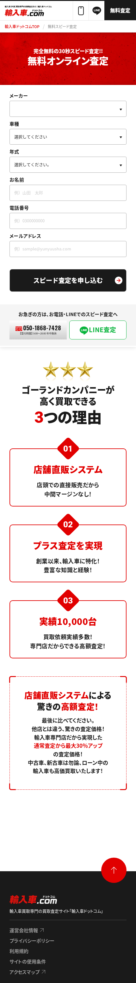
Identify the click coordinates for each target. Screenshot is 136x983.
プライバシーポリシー (31, 940)
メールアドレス (25, 235)
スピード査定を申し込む (68, 280)
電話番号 (19, 207)
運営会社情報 (23, 930)
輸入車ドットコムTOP (22, 26)
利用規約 (18, 951)
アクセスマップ (24, 971)
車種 (14, 123)
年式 (14, 151)
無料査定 (120, 10)
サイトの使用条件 (27, 961)
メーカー (18, 95)
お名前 (16, 179)
